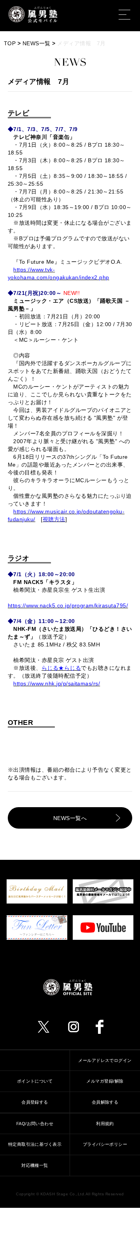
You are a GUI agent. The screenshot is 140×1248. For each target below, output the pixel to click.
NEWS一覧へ (70, 818)
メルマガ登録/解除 (104, 1081)
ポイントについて (35, 1081)
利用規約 (105, 1123)
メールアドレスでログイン (105, 1060)
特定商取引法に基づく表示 (35, 1144)
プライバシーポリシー (105, 1144)
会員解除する (105, 1102)
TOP (10, 43)
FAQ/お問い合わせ (35, 1123)
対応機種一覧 (34, 1165)
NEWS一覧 (37, 43)
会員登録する (34, 1102)
